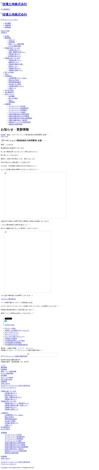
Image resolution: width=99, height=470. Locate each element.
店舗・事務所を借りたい (17, 52)
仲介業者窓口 (5, 427)
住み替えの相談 (10, 421)
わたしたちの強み (7, 377)
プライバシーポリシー (8, 387)
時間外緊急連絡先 (15, 82)
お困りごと (12, 88)
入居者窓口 (5, 413)
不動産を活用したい (15, 70)
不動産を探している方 (8, 391)
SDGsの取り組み (6, 379)
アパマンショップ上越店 (17, 112)
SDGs (10, 100)
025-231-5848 (5, 31)
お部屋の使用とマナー (16, 86)
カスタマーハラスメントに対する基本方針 (15, 385)
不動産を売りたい (15, 68)
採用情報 (8, 27)
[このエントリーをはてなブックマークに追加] (6, 321)
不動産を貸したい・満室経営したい (17, 403)
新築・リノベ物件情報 (16, 44)
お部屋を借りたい (15, 50)
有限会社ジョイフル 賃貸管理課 (20, 122)
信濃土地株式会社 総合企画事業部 (20, 118)
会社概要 (8, 23)
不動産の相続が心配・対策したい (16, 405)
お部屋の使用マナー (12, 423)
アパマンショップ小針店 (17, 106)
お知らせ (12, 40)
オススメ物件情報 (7, 373)
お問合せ (4, 32)
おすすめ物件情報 (15, 46)
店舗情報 (8, 25)
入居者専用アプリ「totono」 (18, 78)
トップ (3, 365)
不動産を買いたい (15, 54)
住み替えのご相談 (15, 84)
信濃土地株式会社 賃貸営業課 (19, 114)
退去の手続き (9, 417)
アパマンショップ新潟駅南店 (19, 108)
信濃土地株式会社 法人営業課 (19, 116)
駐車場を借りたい (15, 56)
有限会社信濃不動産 (15, 124)
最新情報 (4, 367)
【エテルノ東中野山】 (8, 299)
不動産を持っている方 (8, 401)
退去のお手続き (14, 80)
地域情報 (12, 42)
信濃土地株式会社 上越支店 (18, 120)
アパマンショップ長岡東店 (18, 110)
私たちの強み (13, 98)
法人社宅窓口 (5, 429)
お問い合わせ (5, 383)
